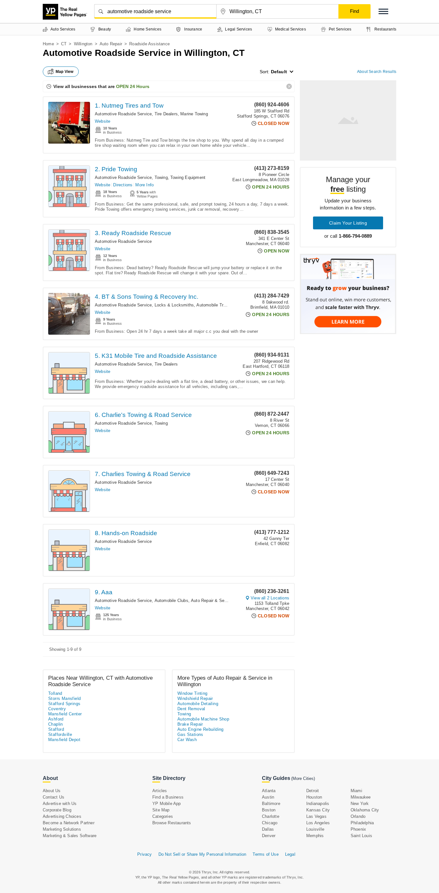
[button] (383, 11)
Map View (65, 71)
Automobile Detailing (197, 703)
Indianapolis (317, 803)
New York (360, 803)
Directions (122, 185)
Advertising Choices (62, 816)
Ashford (56, 719)
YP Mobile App (166, 803)
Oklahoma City (365, 810)
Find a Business (168, 797)
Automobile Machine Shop (203, 719)
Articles (159, 790)
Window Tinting (192, 693)
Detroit (312, 790)
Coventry (57, 708)
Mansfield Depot (64, 739)
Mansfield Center (65, 714)
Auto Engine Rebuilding (200, 729)
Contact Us (53, 797)
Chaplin (55, 724)
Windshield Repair (195, 698)
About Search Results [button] (376, 71)
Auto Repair (111, 43)
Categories (162, 816)
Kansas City (318, 810)
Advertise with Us (59, 803)
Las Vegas (316, 816)
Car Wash (187, 739)
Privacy (144, 854)
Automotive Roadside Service (123, 113)
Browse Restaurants (171, 822)
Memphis (315, 835)
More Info (144, 185)
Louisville (315, 829)
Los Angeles (318, 822)
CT (64, 43)
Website (102, 121)
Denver (268, 835)
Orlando (358, 816)
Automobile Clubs (171, 600)
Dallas (268, 829)
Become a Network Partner (68, 822)
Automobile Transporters (220, 305)
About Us (52, 790)
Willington (83, 43)
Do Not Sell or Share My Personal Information (202, 854)
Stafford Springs (64, 703)
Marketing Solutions (62, 829)
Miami (356, 790)
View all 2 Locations (270, 598)
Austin (268, 797)
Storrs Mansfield (64, 698)
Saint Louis (361, 835)
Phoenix (358, 829)
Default (279, 71)
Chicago (269, 822)
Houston (314, 797)
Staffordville (60, 734)
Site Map (161, 810)
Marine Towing (194, 113)
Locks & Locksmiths (174, 305)
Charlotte (270, 816)
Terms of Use (265, 854)
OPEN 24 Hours (132, 86)
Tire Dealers (166, 113)
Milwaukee (361, 797)
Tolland (55, 693)
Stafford (56, 729)
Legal (290, 854)
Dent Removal (191, 708)
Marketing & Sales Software (69, 835)
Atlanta (268, 790)
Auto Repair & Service (212, 600)
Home (48, 43)
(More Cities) (303, 778)
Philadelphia (362, 822)
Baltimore (271, 803)
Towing (161, 177)
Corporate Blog (57, 810)
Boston (268, 810)
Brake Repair (190, 724)
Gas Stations (190, 734)
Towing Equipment (187, 177)
